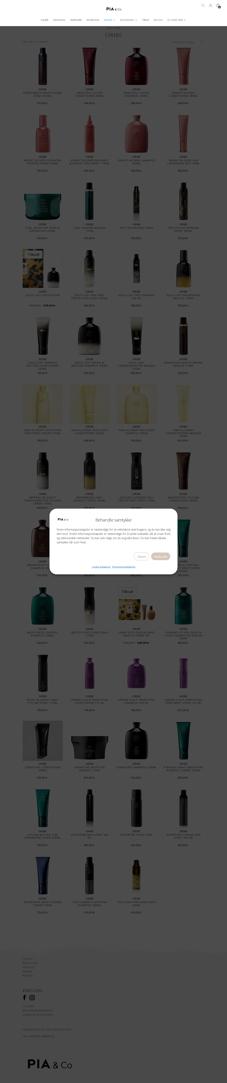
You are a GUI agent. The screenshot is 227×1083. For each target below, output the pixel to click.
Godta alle (160, 556)
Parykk (44, 20)
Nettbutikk (76, 20)
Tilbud (145, 20)
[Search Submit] (203, 5)
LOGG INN (176, 19)
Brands (108, 20)
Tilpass (141, 556)
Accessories (127, 20)
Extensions (59, 20)
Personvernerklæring (123, 566)
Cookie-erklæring (101, 566)
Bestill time (93, 20)
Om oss (158, 20)
